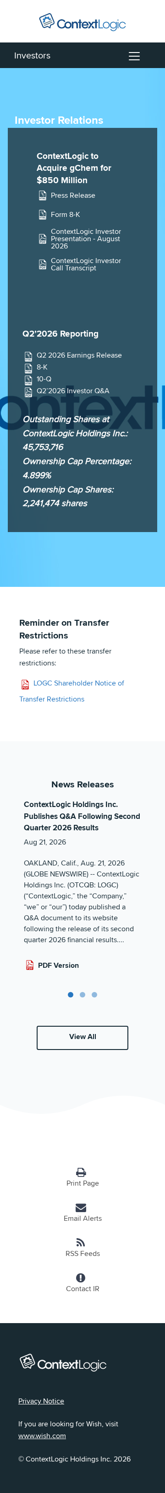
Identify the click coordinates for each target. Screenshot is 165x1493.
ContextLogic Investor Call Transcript (86, 264)
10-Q (44, 379)
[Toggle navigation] (134, 55)
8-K (42, 367)
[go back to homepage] (82, 20)
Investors (32, 55)
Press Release (73, 195)
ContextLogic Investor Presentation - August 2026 (86, 239)
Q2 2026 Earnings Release (79, 355)
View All (82, 1036)
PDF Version (58, 965)
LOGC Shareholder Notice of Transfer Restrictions (71, 691)
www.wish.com (42, 1435)
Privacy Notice (41, 1401)
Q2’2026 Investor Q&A (73, 391)
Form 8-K (65, 214)
